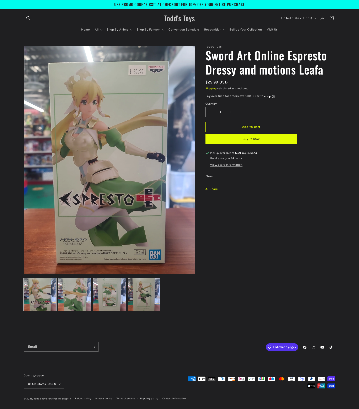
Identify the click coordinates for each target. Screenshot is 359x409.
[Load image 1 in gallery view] (40, 294)
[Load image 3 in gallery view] (109, 294)
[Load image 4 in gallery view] (144, 294)
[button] (28, 18)
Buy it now (251, 139)
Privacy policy (103, 398)
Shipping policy (149, 398)
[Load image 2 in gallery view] (74, 294)
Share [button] (214, 189)
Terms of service (125, 398)
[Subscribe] (93, 347)
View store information (226, 165)
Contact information (174, 398)
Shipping (211, 88)
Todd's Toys (40, 398)
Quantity (211, 103)
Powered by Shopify (59, 398)
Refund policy (83, 398)
